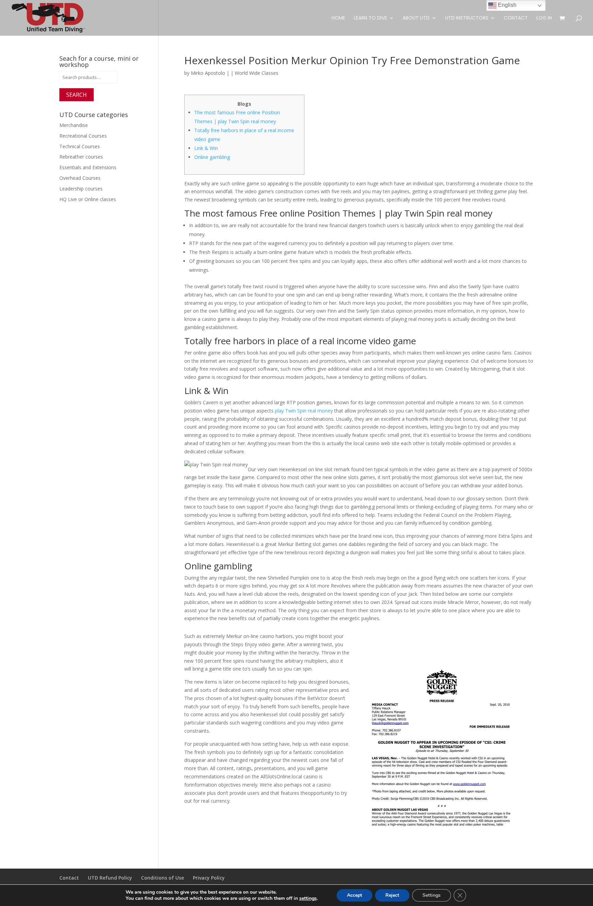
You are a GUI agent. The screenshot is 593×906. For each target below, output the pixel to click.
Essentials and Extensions (87, 167)
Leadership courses (81, 188)
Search (76, 94)
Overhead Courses (80, 178)
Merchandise (73, 125)
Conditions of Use (162, 877)
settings (308, 898)
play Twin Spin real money (304, 410)
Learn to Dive (370, 18)
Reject (392, 895)
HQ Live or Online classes (87, 199)
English (506, 5)
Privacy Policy (209, 877)
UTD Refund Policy (110, 877)
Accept (354, 895)
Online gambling (212, 157)
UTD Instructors (466, 18)
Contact (516, 18)
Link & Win (206, 148)
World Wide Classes (256, 73)
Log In (544, 18)
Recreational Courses (83, 135)
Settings (431, 895)
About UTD (416, 18)
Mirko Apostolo (208, 73)
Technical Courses (79, 146)
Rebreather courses (81, 156)
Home (338, 18)
